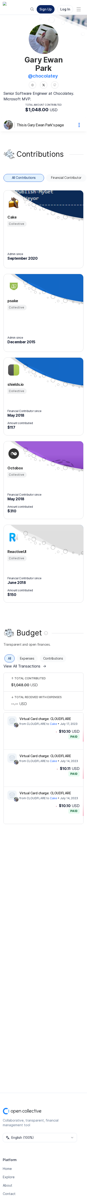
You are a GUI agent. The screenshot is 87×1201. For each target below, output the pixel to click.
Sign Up (45, 9)
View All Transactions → (24, 666)
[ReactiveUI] (13, 537)
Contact (9, 1194)
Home (7, 1169)
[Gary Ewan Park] (9, 125)
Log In (65, 9)
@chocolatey (43, 76)
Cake (53, 724)
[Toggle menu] (78, 9)
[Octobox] (13, 453)
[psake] (13, 286)
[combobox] (40, 1137)
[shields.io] (13, 370)
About (7, 1185)
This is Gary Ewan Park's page (40, 125)
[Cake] (13, 202)
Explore (9, 1177)
